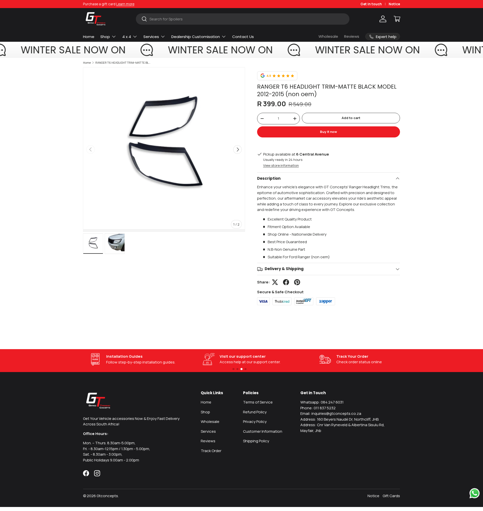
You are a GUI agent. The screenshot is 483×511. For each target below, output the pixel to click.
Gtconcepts (107, 495)
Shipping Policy (256, 441)
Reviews (351, 36)
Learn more (125, 4)
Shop (105, 36)
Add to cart (351, 118)
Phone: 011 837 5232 (318, 408)
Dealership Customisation (195, 36)
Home (88, 36)
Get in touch (371, 4)
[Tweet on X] (274, 282)
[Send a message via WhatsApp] (474, 493)
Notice (394, 4)
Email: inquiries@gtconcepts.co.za (330, 413)
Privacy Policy (255, 421)
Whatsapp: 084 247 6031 (322, 402)
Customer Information (262, 431)
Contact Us (243, 36)
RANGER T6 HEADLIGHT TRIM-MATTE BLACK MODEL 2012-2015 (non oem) (123, 62)
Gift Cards (391, 495)
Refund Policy (255, 412)
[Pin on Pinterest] (297, 282)
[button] (397, 18)
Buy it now (328, 131)
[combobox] (242, 19)
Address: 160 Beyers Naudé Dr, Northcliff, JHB (339, 419)
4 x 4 (126, 36)
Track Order (211, 450)
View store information (281, 165)
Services (151, 36)
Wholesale (328, 36)
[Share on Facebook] (286, 282)
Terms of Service (258, 402)
